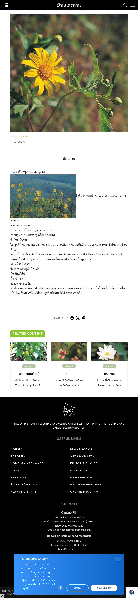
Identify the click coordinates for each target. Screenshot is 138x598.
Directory (79, 470)
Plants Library (23, 492)
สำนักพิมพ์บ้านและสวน (25, 485)
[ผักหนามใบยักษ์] (28, 351)
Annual (25, 136)
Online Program (84, 492)
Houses (16, 449)
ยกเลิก (77, 588)
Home (13, 136)
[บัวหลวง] (109, 351)
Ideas (15, 470)
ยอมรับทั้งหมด (104, 588)
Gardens (17, 456)
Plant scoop (81, 449)
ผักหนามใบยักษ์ (29, 373)
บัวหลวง (109, 373)
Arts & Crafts (82, 456)
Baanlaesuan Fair (85, 485)
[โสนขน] (69, 351)
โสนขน (69, 373)
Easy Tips (18, 477)
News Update (81, 477)
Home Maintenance (27, 463)
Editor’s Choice (84, 463)
